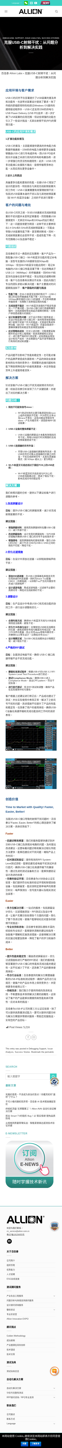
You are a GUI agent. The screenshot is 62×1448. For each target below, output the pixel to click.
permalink (49, 1052)
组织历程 (11, 1265)
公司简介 (11, 1260)
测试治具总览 (13, 1371)
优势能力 (11, 1270)
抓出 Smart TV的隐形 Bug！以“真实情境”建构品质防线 (30, 1117)
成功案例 (11, 1340)
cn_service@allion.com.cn (18, 1231)
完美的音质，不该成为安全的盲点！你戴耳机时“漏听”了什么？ (30, 1095)
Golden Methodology (16, 1336)
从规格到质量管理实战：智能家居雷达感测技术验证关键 (30, 1124)
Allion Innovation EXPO (17, 1319)
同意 (25, 1444)
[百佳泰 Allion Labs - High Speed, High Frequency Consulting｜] (31, 11)
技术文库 (11, 1354)
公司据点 (11, 1414)
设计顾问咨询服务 (15, 1305)
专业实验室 (12, 1314)
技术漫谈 (11, 1350)
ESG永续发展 (13, 1279)
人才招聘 (11, 1274)
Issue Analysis (33, 38)
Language (15, 3)
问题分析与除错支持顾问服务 (20, 1300)
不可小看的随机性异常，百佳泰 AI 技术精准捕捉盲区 (31, 1102)
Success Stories (50, 38)
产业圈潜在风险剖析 (16, 1345)
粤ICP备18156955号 (15, 1235)
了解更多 (35, 1444)
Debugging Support (13, 38)
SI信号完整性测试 (15, 1393)
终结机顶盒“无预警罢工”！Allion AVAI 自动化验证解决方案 (31, 1109)
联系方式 (11, 1419)
